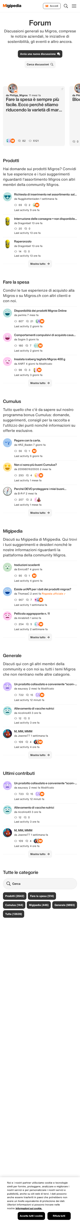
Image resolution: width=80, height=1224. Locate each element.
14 (20, 251)
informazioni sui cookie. (29, 1208)
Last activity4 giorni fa (28, 580)
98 (20, 370)
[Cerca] (66, 6)
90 (20, 575)
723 (21, 794)
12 (20, 718)
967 (21, 600)
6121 (36, 140)
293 (21, 475)
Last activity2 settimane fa (31, 629)
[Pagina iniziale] (12, 6)
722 (21, 695)
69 (20, 205)
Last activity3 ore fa (26, 722)
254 (21, 624)
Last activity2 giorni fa (28, 326)
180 (21, 345)
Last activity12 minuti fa (29, 700)
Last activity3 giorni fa (28, 375)
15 (31, 695)
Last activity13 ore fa (27, 233)
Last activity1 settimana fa (30, 605)
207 (21, 499)
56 (20, 451)
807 (21, 321)
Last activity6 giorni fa (28, 456)
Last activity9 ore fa (26, 210)
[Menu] (74, 6)
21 (31, 321)
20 (20, 228)
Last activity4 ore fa (26, 747)
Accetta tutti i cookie (31, 1216)
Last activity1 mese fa (27, 480)
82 (24, 140)
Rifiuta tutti (59, 1216)
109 (21, 742)
